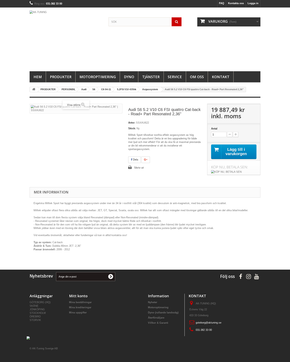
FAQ (221, 3)
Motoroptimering (98, 76)
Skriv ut (139, 167)
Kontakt (220, 76)
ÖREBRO (35, 316)
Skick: (132, 128)
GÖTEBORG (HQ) (40, 302)
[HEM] (33, 89)
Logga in (253, 3)
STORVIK (35, 320)
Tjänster (151, 76)
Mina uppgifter (78, 312)
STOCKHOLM (38, 312)
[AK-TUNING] (66, 38)
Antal (214, 128)
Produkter (60, 76)
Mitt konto (78, 296)
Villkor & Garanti (158, 322)
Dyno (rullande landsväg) (163, 312)
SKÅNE (34, 305)
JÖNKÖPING (37, 309)
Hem (38, 76)
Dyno (129, 76)
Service (175, 76)
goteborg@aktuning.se (208, 322)
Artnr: (131, 122)
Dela (135, 159)
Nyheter (152, 302)
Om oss (197, 76)
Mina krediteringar (80, 307)
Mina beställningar (80, 302)
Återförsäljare (156, 317)
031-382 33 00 (204, 329)
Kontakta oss (236, 3)
